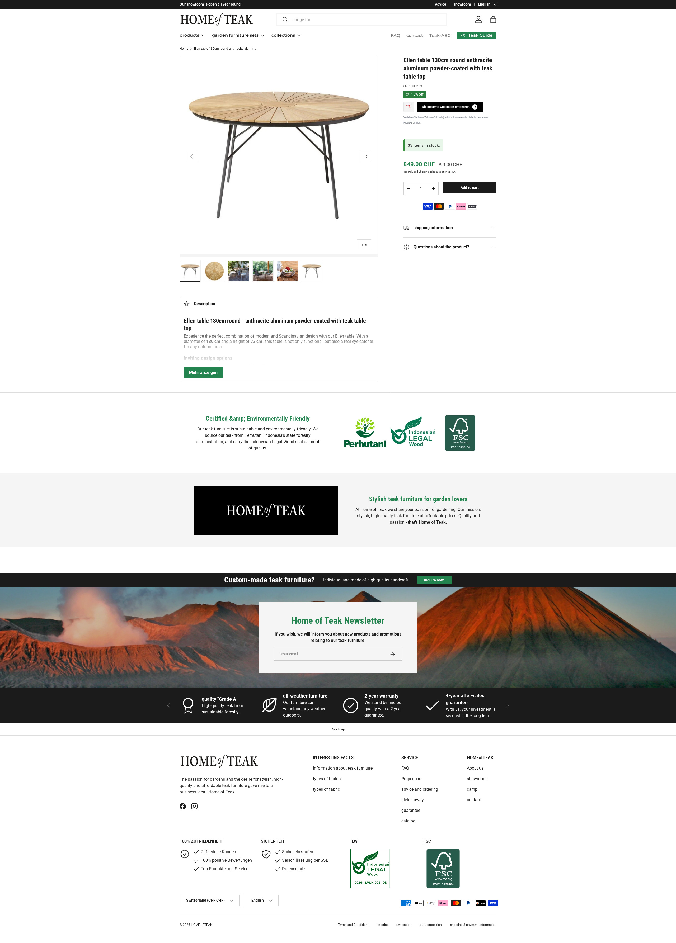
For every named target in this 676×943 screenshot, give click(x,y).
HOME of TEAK (201, 925)
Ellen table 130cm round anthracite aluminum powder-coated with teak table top (225, 48)
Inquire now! (434, 580)
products (189, 35)
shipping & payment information (473, 925)
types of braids (327, 778)
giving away (412, 799)
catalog (408, 820)
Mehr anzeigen (203, 372)
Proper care (411, 778)
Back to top (338, 729)
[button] (493, 19)
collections (283, 35)
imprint (383, 925)
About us (475, 768)
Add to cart (470, 188)
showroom (462, 4)
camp (472, 789)
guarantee (410, 810)
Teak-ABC (439, 35)
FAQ (395, 35)
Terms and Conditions (353, 925)
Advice (440, 4)
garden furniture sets (235, 35)
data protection (431, 925)
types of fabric (326, 789)
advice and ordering (419, 789)
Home (184, 48)
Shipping (424, 171)
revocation (403, 925)
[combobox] (361, 19)
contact (414, 35)
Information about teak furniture (343, 768)
